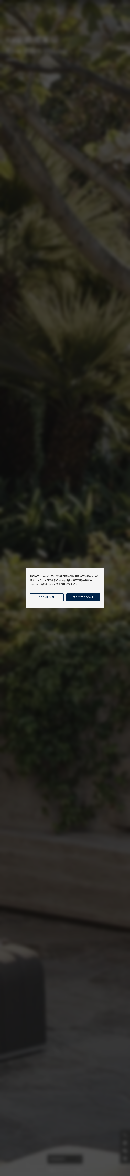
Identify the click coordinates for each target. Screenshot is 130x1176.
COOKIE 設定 (47, 597)
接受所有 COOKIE (83, 597)
